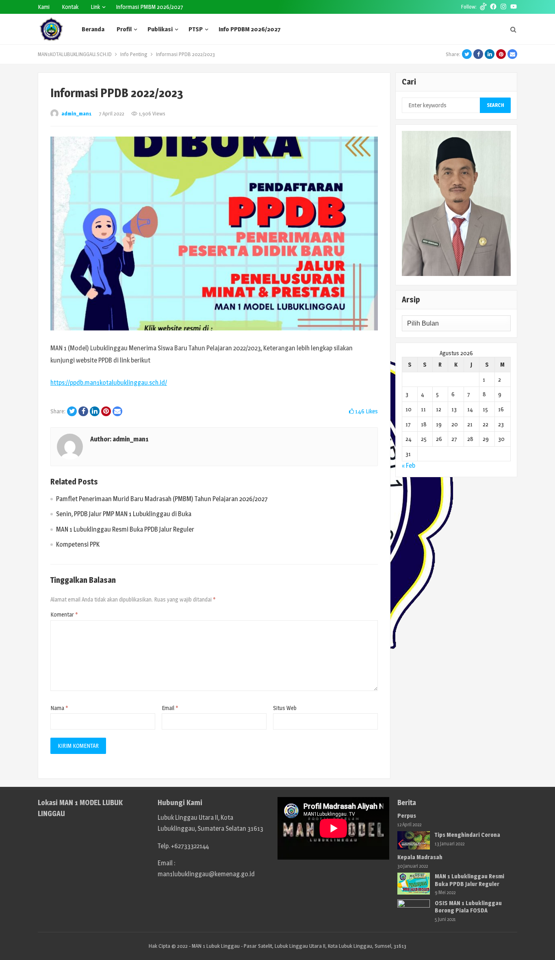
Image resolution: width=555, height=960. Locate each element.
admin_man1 (76, 113)
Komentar (64, 614)
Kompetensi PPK (78, 544)
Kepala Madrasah (419, 857)
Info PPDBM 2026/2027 (249, 29)
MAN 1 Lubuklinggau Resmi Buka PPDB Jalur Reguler (125, 529)
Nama (59, 707)
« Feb (408, 465)
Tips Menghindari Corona (467, 834)
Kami (44, 6)
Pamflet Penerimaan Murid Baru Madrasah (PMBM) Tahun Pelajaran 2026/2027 (162, 499)
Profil (124, 29)
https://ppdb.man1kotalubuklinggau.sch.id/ (108, 383)
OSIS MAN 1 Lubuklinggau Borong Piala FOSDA (468, 906)
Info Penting (133, 54)
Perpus (406, 815)
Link (95, 6)
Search (495, 105)
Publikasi (160, 29)
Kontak (70, 6)
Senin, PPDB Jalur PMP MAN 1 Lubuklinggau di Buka (123, 514)
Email (170, 707)
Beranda (93, 29)
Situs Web (285, 707)
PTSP (196, 29)
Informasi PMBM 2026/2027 (149, 6)
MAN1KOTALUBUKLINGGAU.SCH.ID (75, 54)
